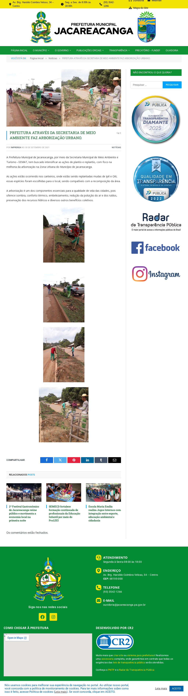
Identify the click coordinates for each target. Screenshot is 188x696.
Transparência (118, 50)
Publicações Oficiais (89, 50)
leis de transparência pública (129, 662)
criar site (118, 655)
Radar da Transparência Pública (136, 669)
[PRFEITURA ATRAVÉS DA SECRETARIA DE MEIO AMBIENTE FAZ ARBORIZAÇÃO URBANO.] (63, 97)
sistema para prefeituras (141, 655)
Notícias (116, 147)
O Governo (62, 50)
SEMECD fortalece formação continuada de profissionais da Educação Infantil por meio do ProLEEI (64, 513)
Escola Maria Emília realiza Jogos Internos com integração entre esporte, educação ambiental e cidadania (104, 513)
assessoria (107, 658)
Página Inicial (19, 50)
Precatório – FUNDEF (147, 50)
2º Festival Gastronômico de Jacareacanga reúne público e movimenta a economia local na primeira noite (24, 513)
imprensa (16, 147)
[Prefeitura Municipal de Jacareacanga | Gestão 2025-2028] (93, 27)
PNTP (111, 669)
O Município (40, 50)
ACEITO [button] (176, 688)
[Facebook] (42, 617)
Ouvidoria (172, 50)
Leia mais (61, 691)
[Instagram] (53, 617)
